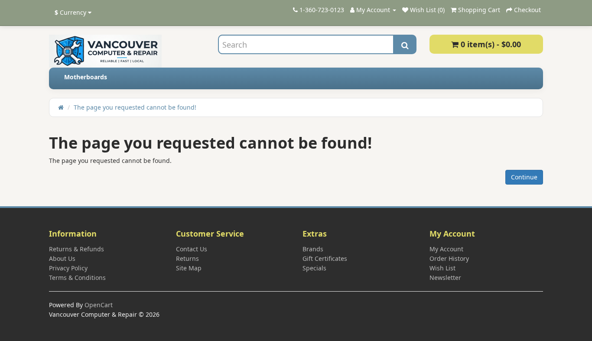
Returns (187, 258)
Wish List (442, 268)
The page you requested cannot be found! (135, 107)
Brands (313, 249)
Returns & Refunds (76, 249)
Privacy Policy (68, 268)
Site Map (189, 268)
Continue (524, 177)
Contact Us (191, 249)
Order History (449, 258)
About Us (62, 258)
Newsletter (445, 277)
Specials (314, 268)
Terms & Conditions (77, 277)
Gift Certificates (325, 258)
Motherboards (85, 77)
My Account (446, 249)
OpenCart (99, 305)
